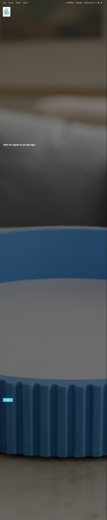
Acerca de (11, 3)
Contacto (25, 3)
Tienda (4, 3)
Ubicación (18, 3)
